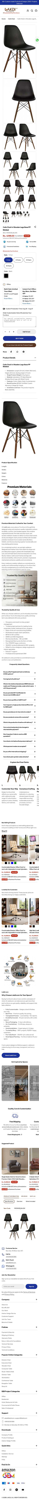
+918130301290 (9, 1421)
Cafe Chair (11, 19)
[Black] (6, 276)
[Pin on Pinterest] (23, 351)
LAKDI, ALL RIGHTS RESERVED (17, 1497)
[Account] (28, 10)
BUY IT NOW (19, 338)
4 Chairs (28, 260)
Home (4, 19)
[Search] (32, 10)
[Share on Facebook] (11, 351)
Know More (8, 298)
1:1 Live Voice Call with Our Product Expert (19, 345)
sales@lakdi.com (11, 1262)
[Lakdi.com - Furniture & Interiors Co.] (15, 1083)
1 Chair (8, 260)
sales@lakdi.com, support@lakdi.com (15, 1418)
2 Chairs (18, 260)
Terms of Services (29, 1292)
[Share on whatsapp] (17, 351)
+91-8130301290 (11, 1256)
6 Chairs (8, 266)
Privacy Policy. (9, 1294)
